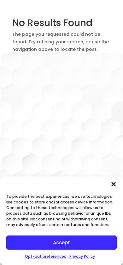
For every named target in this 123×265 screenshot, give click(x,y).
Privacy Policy (82, 256)
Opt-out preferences (45, 256)
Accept (61, 242)
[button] (113, 184)
